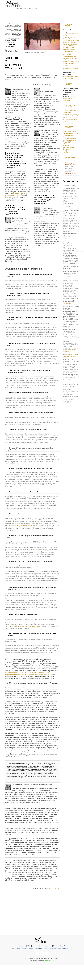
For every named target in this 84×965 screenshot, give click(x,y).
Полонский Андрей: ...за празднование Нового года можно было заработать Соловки (30, 449)
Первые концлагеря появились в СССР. (16, 194)
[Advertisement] (73, 419)
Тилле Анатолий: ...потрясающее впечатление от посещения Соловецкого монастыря (29, 371)
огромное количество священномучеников (70, 351)
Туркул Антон (68, 78)
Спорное (60, 949)
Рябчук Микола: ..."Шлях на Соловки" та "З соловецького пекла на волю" (31, 344)
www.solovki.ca (70, 173)
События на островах (69, 127)
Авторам (56, 946)
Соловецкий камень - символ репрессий (35, 551)
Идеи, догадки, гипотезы (70, 106)
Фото (41, 949)
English (62, 946)
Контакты (35, 946)
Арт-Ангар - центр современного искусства (70, 132)
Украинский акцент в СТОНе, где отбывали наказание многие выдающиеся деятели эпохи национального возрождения (28, 674)
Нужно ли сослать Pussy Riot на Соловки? (70, 68)
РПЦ (70, 949)
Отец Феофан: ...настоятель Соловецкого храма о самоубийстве (31, 413)
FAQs (29, 946)
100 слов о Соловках (68, 83)
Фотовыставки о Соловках (68, 148)
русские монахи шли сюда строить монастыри (25, 626)
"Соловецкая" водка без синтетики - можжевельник (27, 514)
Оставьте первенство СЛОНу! (70, 120)
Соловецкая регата (70, 139)
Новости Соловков (33, 949)
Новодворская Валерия (71, 76)
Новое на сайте (22, 949)
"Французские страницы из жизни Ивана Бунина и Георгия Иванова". (71, 62)
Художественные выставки (69, 145)
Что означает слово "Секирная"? (70, 111)
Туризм (14, 949)
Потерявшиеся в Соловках (68, 136)
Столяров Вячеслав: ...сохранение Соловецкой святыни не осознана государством (31, 588)
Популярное (53, 949)
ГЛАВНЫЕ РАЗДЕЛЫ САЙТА (27, 9)
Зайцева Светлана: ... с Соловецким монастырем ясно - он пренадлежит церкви (28, 294)
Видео (46, 949)
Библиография (70, 157)
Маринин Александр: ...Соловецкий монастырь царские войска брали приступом (32, 318)
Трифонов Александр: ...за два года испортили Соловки (28, 430)
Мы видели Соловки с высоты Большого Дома (25, 492)
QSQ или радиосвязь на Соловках (71, 152)
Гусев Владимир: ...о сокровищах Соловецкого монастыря (29, 393)
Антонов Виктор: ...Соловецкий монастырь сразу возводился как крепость (30, 275)
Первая (74, 97)
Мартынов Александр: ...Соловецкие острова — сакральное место (31, 561)
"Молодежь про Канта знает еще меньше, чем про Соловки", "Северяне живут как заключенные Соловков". (71, 54)
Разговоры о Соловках (69, 25)
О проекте (22, 946)
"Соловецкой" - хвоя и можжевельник (22, 525)
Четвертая (66, 100)
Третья (70, 99)
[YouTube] (42, 953)
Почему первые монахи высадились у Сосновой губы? (71, 116)
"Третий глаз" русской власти (70, 35)
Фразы (66, 949)
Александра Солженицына (68, 304)
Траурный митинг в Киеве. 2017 (69, 141)
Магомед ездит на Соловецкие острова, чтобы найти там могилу (31, 468)
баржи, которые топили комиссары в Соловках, (70, 356)
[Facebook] (37, 953)
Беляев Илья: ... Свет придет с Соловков (23, 615)
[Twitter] (47, 953)
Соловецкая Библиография (70, 164)
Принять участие (46, 946)
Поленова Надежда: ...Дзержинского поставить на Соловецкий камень (30, 537)
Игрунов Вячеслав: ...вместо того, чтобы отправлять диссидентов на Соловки (31, 634)
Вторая (65, 99)
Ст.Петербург (67, 205)
